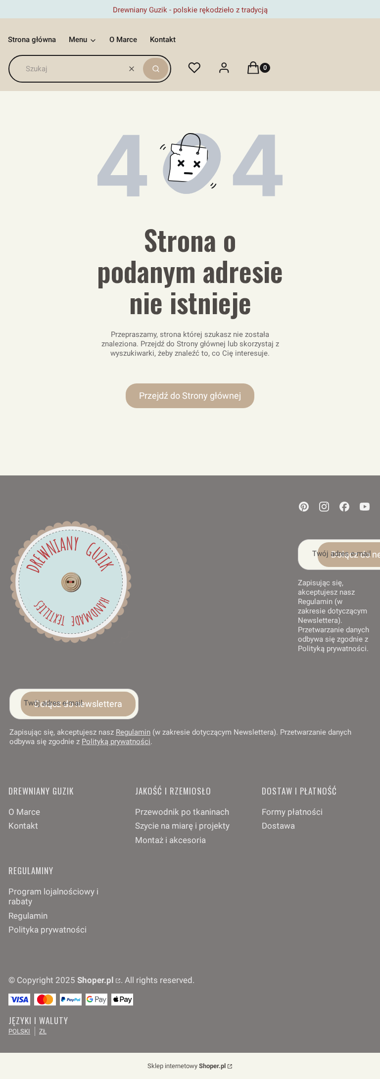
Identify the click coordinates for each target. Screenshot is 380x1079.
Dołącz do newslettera (78, 704)
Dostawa (278, 826)
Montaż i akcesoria (170, 840)
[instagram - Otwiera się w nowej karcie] (324, 507)
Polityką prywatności (116, 741)
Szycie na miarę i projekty (182, 826)
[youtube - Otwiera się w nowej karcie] (365, 507)
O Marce (24, 812)
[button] (155, 69)
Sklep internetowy (186, 1066)
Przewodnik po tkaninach (182, 812)
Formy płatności (292, 812)
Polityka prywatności (47, 930)
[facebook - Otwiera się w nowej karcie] (344, 507)
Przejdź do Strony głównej (190, 395)
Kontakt (23, 826)
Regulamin (133, 732)
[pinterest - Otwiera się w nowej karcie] (304, 507)
